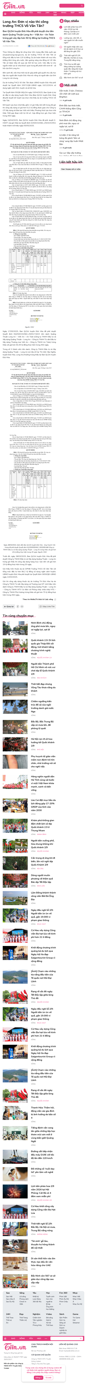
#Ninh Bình (41, 834)
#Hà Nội (40, 750)
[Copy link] (22, 606)
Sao (13, 12)
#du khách (41, 678)
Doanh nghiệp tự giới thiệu (63, 1330)
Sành (61, 1314)
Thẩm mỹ (23, 1320)
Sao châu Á (10, 1299)
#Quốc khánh (43, 851)
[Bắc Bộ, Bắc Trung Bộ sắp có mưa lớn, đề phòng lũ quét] (15, 727)
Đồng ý (38, 1377)
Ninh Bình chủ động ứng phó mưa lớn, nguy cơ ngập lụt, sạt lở (70, 123)
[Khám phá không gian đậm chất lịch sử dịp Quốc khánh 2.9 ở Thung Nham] (15, 826)
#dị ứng (40, 869)
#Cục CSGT (41, 924)
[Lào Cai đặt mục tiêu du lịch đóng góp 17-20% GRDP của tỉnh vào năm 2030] (15, 806)
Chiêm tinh (37, 1318)
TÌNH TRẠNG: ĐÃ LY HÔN (70, 169)
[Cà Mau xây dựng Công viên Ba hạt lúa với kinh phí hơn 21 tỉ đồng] (15, 936)
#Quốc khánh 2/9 (44, 1200)
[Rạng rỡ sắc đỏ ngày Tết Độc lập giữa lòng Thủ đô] (15, 997)
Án (7, 1323)
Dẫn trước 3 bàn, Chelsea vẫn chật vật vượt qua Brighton (71, 93)
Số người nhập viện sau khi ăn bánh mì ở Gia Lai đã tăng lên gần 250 (73, 49)
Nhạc (63, 12)
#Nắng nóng (42, 1234)
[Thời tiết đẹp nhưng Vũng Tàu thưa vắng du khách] (15, 689)
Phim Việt (63, 1296)
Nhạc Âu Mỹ (77, 1304)
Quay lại (10, 606)
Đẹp (72, 12)
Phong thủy (37, 1325)
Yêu (31, 12)
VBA (21, 1304)
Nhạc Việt (76, 1296)
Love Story (37, 1299)
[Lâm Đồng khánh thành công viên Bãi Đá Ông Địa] (15, 898)
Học (39, 12)
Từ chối (48, 1377)
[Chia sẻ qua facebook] (18, 606)
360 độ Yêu (37, 1301)
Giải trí (48, 1320)
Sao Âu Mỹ (10, 1301)
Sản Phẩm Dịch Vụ (63, 1319)
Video (49, 1314)
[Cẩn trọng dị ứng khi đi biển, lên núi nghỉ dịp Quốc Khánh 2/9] (15, 863)
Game (75, 1314)
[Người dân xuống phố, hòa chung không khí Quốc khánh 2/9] (15, 846)
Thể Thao (9, 1318)
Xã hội (48, 1323)
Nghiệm (36, 1314)
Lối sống (22, 1296)
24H (47, 12)
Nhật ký (36, 1296)
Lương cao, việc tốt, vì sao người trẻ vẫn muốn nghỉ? (73, 40)
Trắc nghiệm (37, 1320)
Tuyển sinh (50, 1296)
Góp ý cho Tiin (48, 606)
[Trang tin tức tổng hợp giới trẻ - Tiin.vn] (14, 5)
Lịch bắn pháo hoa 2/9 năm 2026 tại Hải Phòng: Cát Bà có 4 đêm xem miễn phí (73, 30)
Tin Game (76, 1318)
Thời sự (9, 1320)
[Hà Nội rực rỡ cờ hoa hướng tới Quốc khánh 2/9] (15, 744)
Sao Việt (9, 1296)
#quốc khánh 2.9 (44, 658)
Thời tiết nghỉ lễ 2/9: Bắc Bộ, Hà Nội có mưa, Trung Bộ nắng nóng (73, 57)
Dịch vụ (62, 1325)
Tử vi (34, 1323)
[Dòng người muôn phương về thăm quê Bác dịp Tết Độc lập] (15, 881)
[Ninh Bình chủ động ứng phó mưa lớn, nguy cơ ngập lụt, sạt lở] (15, 628)
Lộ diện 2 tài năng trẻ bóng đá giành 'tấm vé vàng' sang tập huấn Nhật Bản (71, 140)
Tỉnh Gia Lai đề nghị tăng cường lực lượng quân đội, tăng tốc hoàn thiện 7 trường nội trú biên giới (73, 69)
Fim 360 (55, 13)
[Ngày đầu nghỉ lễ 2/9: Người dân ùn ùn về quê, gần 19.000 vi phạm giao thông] (15, 915)
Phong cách (24, 1299)
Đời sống (49, 1318)
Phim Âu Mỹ (64, 1299)
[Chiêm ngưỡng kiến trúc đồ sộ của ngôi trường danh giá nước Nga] (15, 707)
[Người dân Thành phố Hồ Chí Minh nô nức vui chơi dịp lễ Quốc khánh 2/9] (15, 669)
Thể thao (49, 1325)
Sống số (62, 1323)
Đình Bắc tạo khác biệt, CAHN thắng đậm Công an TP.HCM (70, 108)
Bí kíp (48, 1304)
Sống (22, 12)
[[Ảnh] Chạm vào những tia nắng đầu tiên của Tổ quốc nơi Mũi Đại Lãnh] (15, 977)
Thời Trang (23, 1318)
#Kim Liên (41, 886)
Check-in (22, 1301)
